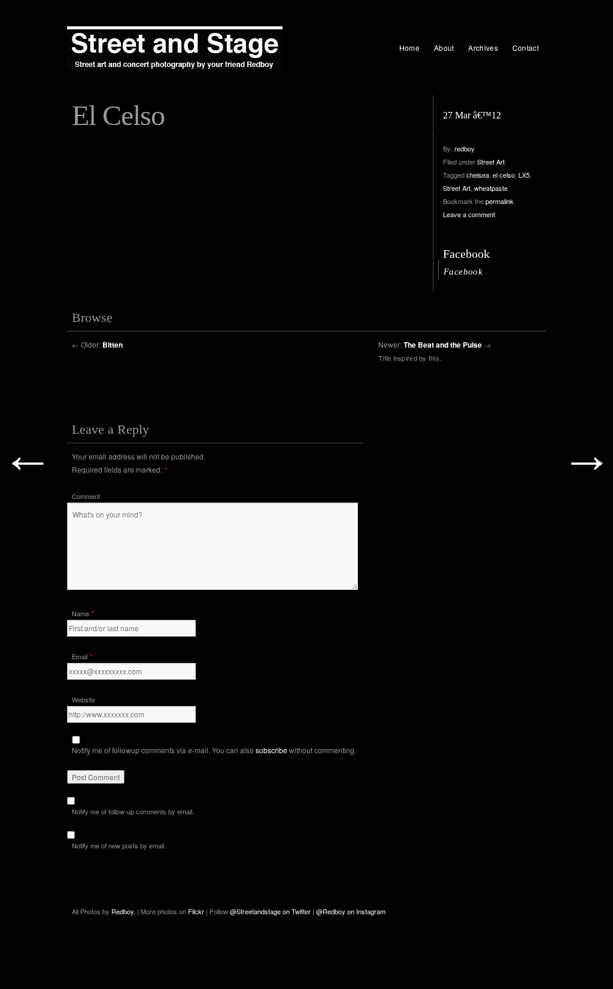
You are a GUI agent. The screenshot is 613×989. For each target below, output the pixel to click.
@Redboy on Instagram (351, 911)
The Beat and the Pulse (442, 344)
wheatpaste (491, 188)
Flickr (197, 911)
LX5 (524, 174)
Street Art (491, 161)
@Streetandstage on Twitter (270, 911)
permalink (499, 201)
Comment (86, 496)
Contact (525, 47)
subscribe (271, 750)
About (444, 47)
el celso (504, 174)
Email (79, 656)
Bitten (112, 344)
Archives (482, 47)
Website (83, 699)
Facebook (466, 253)
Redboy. (123, 911)
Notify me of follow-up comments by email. (133, 811)
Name (80, 613)
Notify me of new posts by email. (119, 845)
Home (409, 47)
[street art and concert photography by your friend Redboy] (175, 47)
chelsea (477, 174)
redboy (464, 148)
